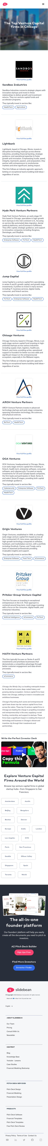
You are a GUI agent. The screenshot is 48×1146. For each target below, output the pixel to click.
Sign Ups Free (24, 952)
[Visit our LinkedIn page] (15, 1141)
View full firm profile (24, 79)
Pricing (9, 1028)
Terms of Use (22, 1135)
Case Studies (12, 1064)
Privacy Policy (11, 1135)
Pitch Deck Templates (15, 1122)
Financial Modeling (14, 1093)
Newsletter (11, 1035)
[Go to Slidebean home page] (5, 4)
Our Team (10, 1024)
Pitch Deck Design (14, 1089)
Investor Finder (24, 968)
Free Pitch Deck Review (16, 1126)
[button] (43, 4)
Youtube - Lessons (14, 1061)
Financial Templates (14, 1118)
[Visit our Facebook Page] (32, 1141)
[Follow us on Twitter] (24, 1141)
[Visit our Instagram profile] (40, 1141)
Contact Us (32, 1135)
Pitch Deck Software (14, 1115)
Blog (8, 1053)
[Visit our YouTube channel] (7, 1141)
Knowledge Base (13, 1057)
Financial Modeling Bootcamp (18, 1068)
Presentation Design (14, 1097)
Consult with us (13, 1031)
